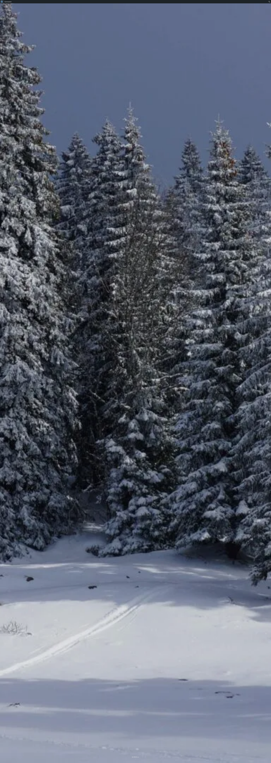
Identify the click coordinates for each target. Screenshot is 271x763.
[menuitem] (2, 1)
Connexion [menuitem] (8, 2)
